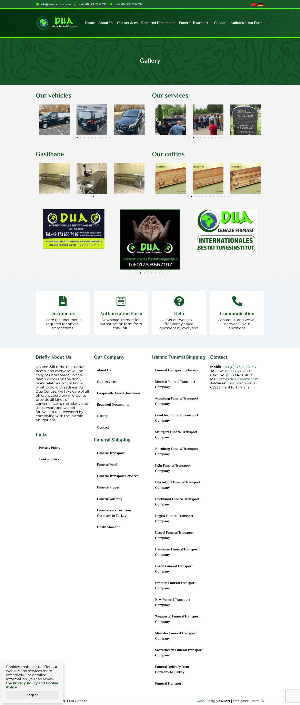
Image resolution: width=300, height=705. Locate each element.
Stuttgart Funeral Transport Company (176, 435)
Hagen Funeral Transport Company (174, 518)
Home (90, 23)
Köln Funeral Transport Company (172, 468)
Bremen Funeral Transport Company (175, 585)
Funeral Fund (107, 464)
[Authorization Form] (121, 301)
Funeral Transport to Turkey (176, 370)
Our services (127, 23)
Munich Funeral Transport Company (175, 384)
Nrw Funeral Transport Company (172, 602)
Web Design (207, 701)
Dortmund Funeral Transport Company (177, 502)
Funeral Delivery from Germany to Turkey (172, 669)
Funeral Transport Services (118, 476)
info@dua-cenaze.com (239, 379)
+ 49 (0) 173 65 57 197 (239, 367)
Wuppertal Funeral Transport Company (177, 619)
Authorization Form (246, 23)
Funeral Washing (109, 499)
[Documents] (63, 301)
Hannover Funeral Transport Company (177, 552)
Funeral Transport (193, 23)
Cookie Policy (49, 459)
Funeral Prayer (108, 487)
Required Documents (158, 23)
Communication (237, 314)
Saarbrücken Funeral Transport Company (179, 653)
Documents (62, 314)
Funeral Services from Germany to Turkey (114, 513)
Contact (220, 23)
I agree (33, 695)
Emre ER (256, 701)
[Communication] (237, 301)
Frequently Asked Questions (118, 393)
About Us (105, 23)
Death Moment (108, 527)
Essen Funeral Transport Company (174, 569)
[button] (194, 23)
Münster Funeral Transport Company (176, 636)
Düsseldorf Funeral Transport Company (177, 485)
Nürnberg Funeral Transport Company (176, 451)
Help (179, 314)
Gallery (102, 416)
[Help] (179, 301)
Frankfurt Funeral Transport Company (176, 418)
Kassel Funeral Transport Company (174, 535)
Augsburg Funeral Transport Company (176, 401)
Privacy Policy (49, 448)
